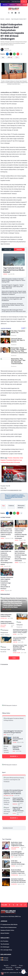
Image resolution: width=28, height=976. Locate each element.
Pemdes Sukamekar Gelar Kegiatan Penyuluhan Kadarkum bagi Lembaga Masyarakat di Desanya (12, 460)
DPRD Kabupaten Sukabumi (15, 848)
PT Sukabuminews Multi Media (9, 924)
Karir (17, 969)
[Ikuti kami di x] (13, 904)
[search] (9, 13)
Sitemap (19, 4)
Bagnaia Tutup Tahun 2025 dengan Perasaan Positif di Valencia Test (18, 809)
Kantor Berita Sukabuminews (8, 927)
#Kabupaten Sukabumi (21, 506)
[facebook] (7, 54)
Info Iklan (23, 969)
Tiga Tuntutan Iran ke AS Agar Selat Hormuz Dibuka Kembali (13, 270)
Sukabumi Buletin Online (7, 930)
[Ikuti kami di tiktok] (25, 904)
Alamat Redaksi (5, 933)
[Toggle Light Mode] (12, 13)
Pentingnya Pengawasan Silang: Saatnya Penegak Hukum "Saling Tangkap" (20, 631)
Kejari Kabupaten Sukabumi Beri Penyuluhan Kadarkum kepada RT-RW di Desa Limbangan (21, 533)
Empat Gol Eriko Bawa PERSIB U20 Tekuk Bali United (18, 799)
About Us (5, 4)
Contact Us (11, 4)
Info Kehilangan (5, 947)
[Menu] (16, 13)
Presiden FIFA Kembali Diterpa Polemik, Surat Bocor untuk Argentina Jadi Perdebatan (13, 299)
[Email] (17, 54)
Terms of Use (9, 967)
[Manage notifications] (2, 973)
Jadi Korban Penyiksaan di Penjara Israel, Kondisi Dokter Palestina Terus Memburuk (13, 305)
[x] (10, 54)
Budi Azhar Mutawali (3, 626)
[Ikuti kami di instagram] (17, 904)
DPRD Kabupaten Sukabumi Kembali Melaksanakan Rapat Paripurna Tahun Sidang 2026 (13, 280)
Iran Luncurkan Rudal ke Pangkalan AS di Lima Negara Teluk (19, 639)
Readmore (13, 756)
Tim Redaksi (18, 967)
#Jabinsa (11, 505)
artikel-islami (16, 652)
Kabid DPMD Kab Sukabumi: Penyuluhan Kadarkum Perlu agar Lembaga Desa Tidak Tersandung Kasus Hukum (6, 557)
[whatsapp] (14, 54)
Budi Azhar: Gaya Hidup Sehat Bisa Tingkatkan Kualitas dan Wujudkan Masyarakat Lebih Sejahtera (17, 844)
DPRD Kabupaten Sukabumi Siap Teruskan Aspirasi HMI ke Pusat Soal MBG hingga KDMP (7, 615)
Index (14, 658)
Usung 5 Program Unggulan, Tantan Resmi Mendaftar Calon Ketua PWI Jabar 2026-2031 (13, 286)
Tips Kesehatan (5, 944)
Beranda (2, 19)
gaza (3, 609)
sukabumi (8, 19)
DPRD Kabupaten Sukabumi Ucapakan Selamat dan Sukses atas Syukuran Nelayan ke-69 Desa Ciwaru (8, 622)
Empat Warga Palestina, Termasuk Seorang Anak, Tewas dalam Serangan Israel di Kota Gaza (12, 604)
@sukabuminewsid (8, 828)
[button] (12, 64)
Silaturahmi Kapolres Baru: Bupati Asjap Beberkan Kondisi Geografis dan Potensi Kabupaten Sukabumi (14, 292)
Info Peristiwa (4, 941)
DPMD (2, 566)
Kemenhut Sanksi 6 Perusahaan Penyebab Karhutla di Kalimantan (18, 880)
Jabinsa (2, 538)
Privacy (21, 965)
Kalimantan (14, 884)
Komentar (5, 960)
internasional (14, 875)
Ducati (14, 813)
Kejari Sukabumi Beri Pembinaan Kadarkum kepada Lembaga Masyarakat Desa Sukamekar (21, 556)
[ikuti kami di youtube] (21, 904)
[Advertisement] (14, 897)
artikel (15, 634)
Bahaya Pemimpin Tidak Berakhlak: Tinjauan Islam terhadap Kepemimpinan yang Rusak (20, 648)
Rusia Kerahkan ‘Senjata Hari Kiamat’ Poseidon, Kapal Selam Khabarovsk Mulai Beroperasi (18, 871)
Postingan (5, 958)
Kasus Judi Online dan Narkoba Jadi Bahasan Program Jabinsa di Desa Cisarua (6, 532)
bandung (15, 804)
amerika (19, 249)
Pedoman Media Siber (8, 969)
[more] (21, 54)
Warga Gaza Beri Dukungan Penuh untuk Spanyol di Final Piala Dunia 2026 (14, 310)
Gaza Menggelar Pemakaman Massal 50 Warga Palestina (13, 732)
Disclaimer (25, 4)
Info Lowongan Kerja (6, 950)
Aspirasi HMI (4, 618)
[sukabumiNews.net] (14, 9)
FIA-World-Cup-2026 (8, 795)
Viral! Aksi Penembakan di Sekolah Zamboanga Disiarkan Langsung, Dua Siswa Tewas (18, 739)
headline (15, 642)
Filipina (14, 742)
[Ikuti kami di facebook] (9, 904)
